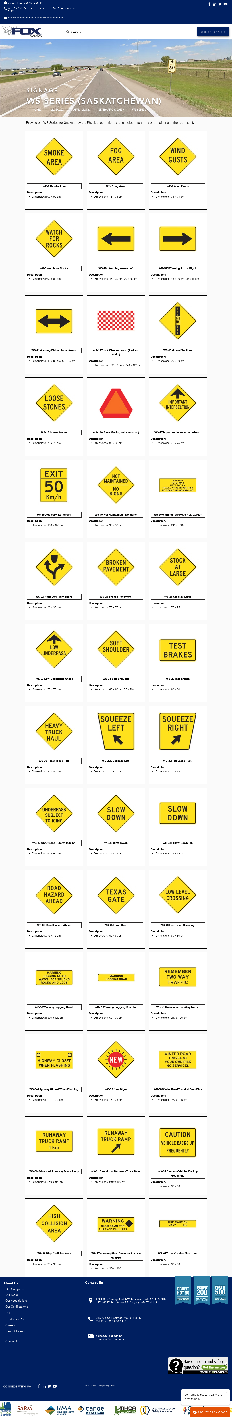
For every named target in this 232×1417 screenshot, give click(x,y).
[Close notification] (226, 1392)
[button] (17, 1319)
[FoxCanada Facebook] (209, 4)
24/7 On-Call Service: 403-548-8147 (119, 1317)
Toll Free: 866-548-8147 (111, 1321)
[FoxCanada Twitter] (220, 4)
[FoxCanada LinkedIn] (214, 4)
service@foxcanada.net (111, 1339)
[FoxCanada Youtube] (54, 1386)
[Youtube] (225, 4)
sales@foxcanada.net (109, 1335)
